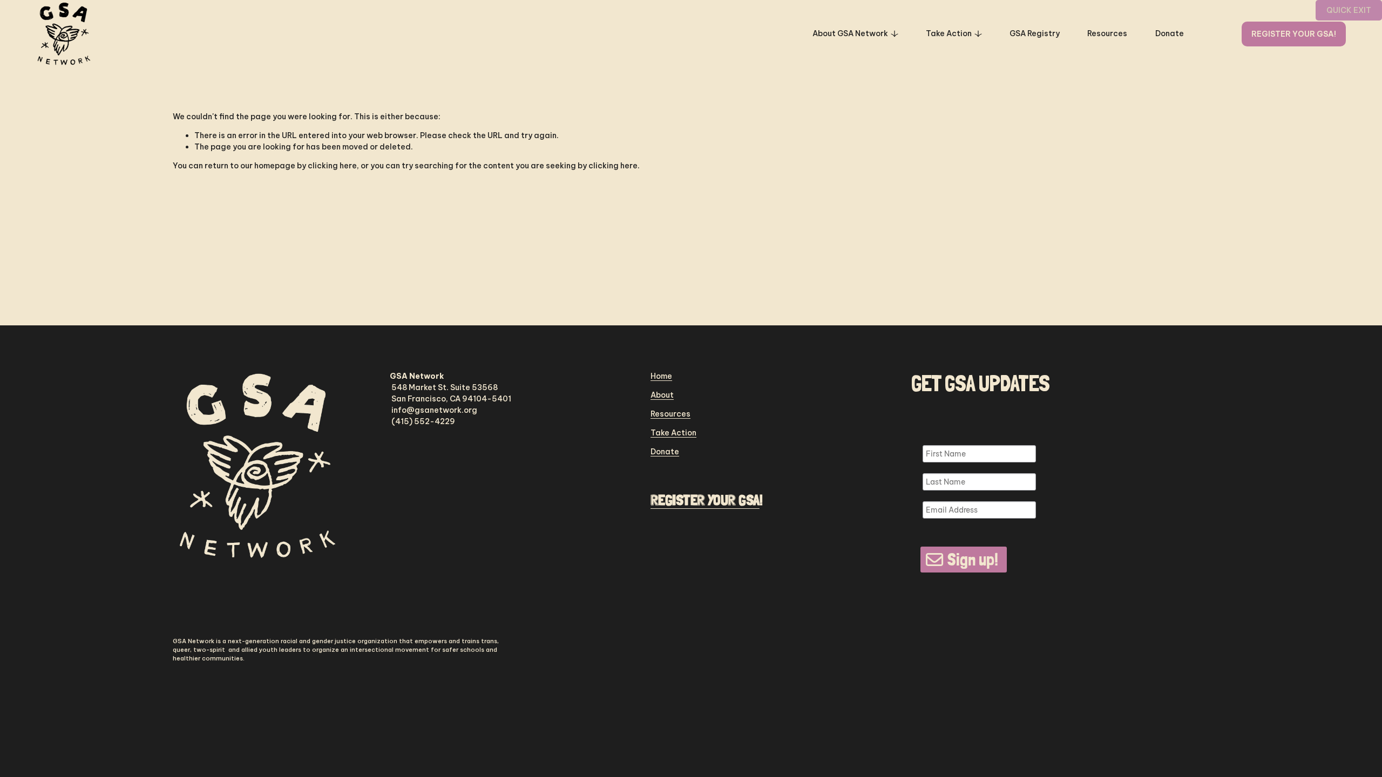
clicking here (332, 166)
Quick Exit (1348, 10)
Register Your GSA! (1293, 34)
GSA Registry (1035, 33)
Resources (1107, 33)
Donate (1169, 33)
